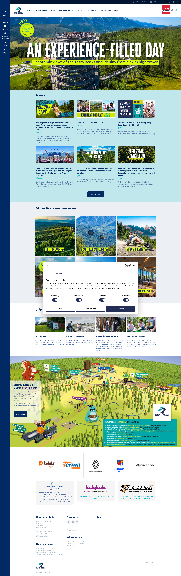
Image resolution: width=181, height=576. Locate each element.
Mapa (5, 51)
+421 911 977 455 (46, 534)
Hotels (5, 43)
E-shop (5, 13)
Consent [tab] (59, 273)
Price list (5, 20)
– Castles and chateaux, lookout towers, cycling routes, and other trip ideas (136, 497)
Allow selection (90, 308)
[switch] (79, 300)
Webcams (5, 27)
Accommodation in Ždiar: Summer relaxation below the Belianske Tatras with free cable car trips (94, 171)
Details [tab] (90, 273)
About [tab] (122, 273)
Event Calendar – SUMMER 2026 (90, 123)
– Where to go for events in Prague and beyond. (96, 497)
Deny (60, 308)
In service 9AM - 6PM (5, 35)
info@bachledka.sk (156, 2)
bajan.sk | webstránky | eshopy (147, 562)
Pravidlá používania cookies (76, 541)
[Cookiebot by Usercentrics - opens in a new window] (126, 265)
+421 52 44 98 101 (138, 2)
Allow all (121, 308)
